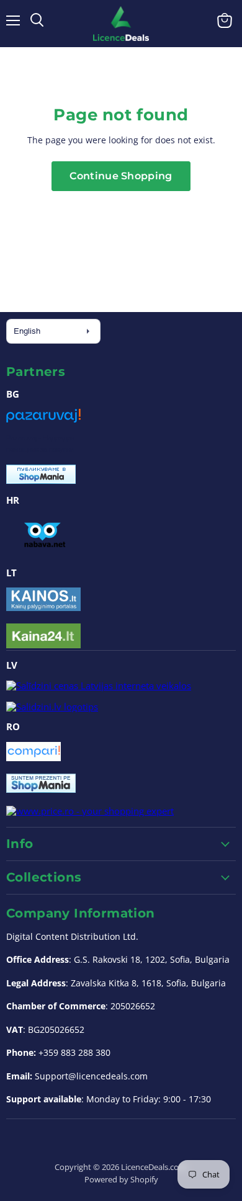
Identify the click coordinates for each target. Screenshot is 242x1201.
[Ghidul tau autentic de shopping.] (33, 757)
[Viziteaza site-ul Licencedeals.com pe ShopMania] (41, 789)
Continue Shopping (120, 176)
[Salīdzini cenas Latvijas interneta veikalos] (98, 685)
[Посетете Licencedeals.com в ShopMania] (41, 480)
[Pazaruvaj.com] (43, 420)
